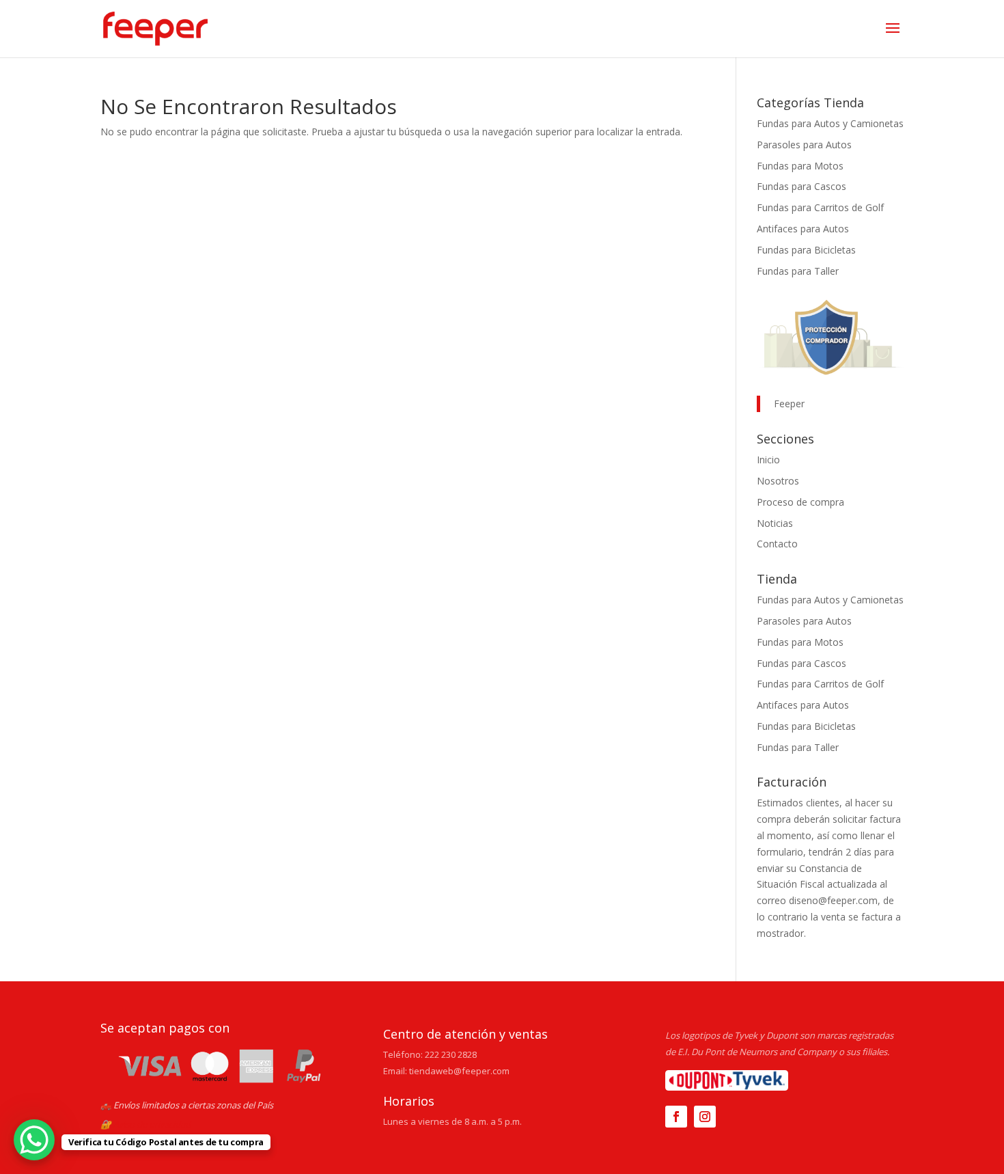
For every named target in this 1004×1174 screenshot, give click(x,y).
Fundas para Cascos (801, 186)
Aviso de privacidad (152, 1124)
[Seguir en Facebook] (676, 1117)
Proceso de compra (800, 501)
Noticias (775, 523)
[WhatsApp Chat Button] (34, 1139)
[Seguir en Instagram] (705, 1117)
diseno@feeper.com (833, 900)
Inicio (768, 459)
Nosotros (778, 480)
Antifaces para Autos (803, 228)
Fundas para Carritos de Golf (820, 207)
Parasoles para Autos (804, 144)
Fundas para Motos (800, 165)
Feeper (789, 403)
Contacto (777, 543)
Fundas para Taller (798, 270)
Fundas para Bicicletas (806, 249)
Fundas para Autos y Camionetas (830, 123)
